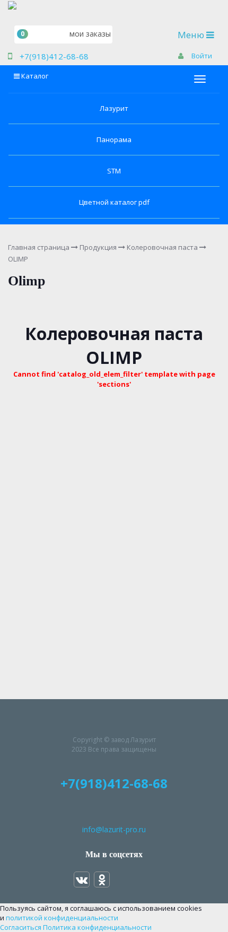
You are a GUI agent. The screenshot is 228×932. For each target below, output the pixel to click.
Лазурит (114, 108)
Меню (198, 34)
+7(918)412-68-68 (54, 56)
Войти (201, 55)
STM (114, 171)
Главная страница (38, 247)
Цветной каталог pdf (114, 202)
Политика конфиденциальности (97, 927)
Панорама (114, 139)
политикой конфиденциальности (62, 917)
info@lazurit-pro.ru (114, 829)
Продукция (98, 247)
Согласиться (20, 927)
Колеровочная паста (162, 247)
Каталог (34, 76)
